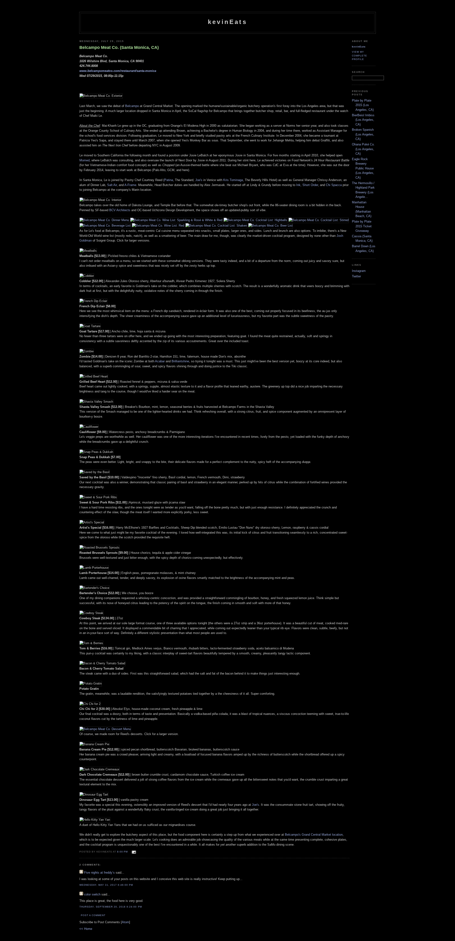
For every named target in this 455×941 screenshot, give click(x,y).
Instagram (359, 271)
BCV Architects (119, 210)
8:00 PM (123, 851)
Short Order (310, 185)
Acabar (160, 361)
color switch (92, 894)
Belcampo (132, 106)
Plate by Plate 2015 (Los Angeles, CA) (363, 105)
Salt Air (112, 185)
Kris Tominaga (233, 180)
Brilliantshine (180, 361)
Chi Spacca (334, 185)
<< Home (85, 929)
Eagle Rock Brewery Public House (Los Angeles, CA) (363, 168)
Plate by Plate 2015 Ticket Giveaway (362, 226)
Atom (125, 922)
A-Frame (130, 185)
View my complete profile (359, 55)
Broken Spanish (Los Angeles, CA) (363, 134)
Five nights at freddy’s (99, 872)
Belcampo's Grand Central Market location (314, 834)
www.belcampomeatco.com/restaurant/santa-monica (117, 71)
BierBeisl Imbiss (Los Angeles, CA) (363, 119)
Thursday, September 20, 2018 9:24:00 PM (110, 906)
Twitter (356, 276)
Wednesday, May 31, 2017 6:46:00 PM (106, 885)
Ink (298, 185)
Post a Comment (93, 915)
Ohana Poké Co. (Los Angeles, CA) (363, 149)
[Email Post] (133, 851)
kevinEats (227, 21)
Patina (168, 180)
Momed (84, 160)
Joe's (198, 180)
